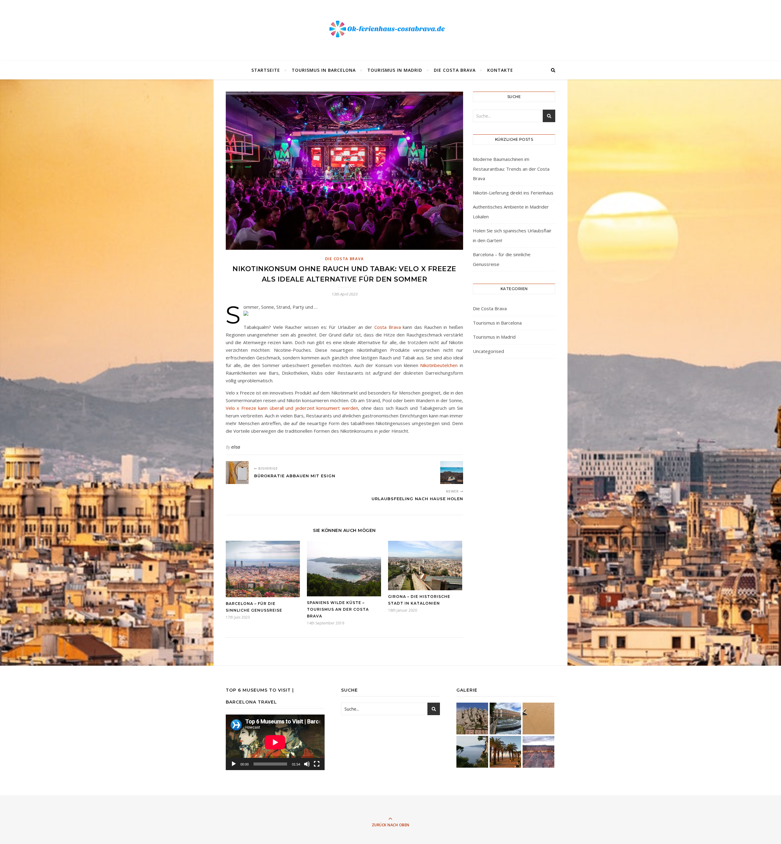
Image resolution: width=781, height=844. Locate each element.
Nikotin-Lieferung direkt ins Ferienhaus (513, 193)
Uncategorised (488, 351)
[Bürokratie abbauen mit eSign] (237, 472)
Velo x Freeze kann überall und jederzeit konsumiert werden (292, 408)
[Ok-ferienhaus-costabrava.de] (390, 29)
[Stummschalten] (307, 764)
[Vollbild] (317, 764)
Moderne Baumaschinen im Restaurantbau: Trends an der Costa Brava (511, 168)
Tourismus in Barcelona (324, 70)
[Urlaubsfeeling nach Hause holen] (451, 472)
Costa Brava (387, 327)
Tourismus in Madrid (394, 70)
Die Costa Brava (455, 70)
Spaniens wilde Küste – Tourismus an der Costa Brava (338, 609)
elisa (235, 447)
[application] (275, 742)
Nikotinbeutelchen (439, 365)
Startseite (265, 70)
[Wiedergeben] (234, 764)
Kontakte (500, 70)
